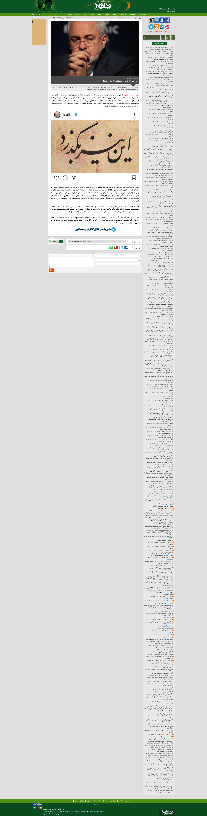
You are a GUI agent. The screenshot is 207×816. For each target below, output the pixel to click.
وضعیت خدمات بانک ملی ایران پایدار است (160, 483)
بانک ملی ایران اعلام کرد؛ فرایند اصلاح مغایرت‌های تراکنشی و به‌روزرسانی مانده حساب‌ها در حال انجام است (161, 67)
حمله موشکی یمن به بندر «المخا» (163, 189)
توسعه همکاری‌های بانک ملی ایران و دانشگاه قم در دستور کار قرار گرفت (159, 562)
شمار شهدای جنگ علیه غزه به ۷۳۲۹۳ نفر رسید (159, 588)
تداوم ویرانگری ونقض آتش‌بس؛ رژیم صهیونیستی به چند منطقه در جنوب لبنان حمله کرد (159, 197)
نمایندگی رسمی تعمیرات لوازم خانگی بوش (160, 706)
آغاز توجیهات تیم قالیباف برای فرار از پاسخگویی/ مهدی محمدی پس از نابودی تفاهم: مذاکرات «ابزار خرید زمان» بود (158, 709)
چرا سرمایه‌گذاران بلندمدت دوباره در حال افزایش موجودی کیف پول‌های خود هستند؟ (160, 145)
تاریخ (84, 14)
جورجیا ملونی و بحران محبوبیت (163, 130)
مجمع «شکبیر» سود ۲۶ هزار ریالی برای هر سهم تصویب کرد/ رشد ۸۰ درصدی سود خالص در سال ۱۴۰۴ (158, 607)
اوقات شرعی (36, 11)
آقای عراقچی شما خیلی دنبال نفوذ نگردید (161, 550)
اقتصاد (115, 14)
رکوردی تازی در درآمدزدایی (164, 649)
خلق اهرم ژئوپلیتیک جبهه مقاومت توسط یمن (159, 600)
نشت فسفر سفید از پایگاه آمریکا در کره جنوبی (159, 517)
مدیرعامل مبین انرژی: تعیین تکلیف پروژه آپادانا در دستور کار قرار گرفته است (159, 642)
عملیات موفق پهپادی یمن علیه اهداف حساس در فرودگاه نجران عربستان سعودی (159, 444)
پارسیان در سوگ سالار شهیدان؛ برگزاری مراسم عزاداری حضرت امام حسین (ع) (158, 787)
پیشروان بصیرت (168, 637)
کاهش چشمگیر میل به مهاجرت (163, 634)
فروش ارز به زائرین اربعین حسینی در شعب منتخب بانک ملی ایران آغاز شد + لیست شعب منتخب (159, 715)
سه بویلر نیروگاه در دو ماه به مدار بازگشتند (160, 302)
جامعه (99, 14)
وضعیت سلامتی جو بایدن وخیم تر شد (162, 283)
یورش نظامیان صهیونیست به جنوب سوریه (160, 277)
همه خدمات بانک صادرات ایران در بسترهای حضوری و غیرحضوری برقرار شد (160, 791)
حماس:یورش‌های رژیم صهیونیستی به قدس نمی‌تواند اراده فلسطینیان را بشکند (160, 369)
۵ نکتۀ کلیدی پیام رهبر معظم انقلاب (162, 692)
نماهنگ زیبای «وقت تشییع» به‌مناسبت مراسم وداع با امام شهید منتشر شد (159, 779)
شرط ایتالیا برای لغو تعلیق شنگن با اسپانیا (161, 138)
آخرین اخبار (159, 43)
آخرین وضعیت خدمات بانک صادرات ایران (160, 724)
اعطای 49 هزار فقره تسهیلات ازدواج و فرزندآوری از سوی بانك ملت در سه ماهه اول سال (160, 769)
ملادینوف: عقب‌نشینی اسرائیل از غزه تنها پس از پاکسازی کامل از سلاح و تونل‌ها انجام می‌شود (158, 253)
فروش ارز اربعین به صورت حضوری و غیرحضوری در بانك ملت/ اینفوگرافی (162, 688)
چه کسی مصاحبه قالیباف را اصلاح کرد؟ (161, 511)
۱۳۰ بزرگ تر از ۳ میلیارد (165, 508)
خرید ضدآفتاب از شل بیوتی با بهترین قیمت (160, 520)
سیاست (132, 14)
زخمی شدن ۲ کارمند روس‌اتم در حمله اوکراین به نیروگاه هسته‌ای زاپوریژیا (159, 158)
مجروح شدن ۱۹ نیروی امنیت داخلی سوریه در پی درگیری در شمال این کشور (159, 174)
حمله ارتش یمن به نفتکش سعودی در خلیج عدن (159, 384)
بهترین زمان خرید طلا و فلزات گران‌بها (161, 555)
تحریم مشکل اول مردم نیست (164, 611)
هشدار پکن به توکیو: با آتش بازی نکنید (162, 349)
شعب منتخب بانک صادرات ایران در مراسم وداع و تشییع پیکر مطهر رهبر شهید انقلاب (159, 746)
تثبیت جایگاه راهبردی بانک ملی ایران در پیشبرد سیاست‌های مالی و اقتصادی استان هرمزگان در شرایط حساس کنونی (159, 583)
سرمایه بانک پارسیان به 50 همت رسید (161, 77)
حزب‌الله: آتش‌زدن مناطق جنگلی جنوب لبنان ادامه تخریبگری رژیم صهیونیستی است (160, 257)
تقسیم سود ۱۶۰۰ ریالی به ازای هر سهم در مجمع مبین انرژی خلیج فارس (160, 646)
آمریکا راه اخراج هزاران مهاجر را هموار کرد (160, 339)
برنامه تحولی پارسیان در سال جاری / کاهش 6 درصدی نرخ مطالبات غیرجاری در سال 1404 (160, 774)
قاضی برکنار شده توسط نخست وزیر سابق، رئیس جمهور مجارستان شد (160, 162)
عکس (70, 14)
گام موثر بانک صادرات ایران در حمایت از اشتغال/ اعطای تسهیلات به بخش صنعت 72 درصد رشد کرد (158, 213)
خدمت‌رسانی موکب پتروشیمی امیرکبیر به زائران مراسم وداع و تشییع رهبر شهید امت (160, 742)
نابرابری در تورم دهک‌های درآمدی (163, 506)
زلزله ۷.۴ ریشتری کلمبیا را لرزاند (163, 227)
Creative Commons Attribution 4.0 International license (86, 811)
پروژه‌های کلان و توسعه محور (164, 626)
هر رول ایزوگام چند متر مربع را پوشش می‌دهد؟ (159, 481)
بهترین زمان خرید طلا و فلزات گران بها (161, 565)
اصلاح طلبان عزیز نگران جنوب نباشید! (162, 652)
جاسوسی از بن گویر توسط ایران (163, 456)
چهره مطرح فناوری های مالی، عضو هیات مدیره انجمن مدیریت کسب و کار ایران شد (159, 527)
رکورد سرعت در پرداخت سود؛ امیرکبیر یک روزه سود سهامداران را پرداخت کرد (160, 591)
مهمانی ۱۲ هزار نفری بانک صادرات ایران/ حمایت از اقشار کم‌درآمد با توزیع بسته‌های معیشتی (160, 388)
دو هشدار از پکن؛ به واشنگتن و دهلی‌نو (161, 230)
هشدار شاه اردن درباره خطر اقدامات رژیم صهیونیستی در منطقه (160, 202)
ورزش (77, 14)
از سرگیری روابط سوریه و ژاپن (163, 464)
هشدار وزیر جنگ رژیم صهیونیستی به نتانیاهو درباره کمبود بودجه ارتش (159, 432)
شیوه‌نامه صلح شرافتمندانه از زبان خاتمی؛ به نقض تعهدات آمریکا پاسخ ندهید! (160, 84)
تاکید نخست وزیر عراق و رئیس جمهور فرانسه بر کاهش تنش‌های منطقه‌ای (159, 265)
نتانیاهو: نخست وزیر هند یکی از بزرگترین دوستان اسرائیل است (161, 409)
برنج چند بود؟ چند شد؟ (166, 504)
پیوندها (50, 11)
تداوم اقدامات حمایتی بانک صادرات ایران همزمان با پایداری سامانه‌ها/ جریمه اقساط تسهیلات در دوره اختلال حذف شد (161, 487)
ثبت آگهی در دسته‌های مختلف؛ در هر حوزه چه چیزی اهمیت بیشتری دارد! (159, 237)
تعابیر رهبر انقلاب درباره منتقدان (163, 617)
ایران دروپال (46, 814)
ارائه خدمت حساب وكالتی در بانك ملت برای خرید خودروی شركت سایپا (160, 750)
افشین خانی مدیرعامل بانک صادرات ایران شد (159, 757)
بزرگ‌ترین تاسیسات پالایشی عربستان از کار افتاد (158, 513)
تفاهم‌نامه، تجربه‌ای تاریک (165, 628)
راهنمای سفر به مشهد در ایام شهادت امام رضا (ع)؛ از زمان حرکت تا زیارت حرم (159, 261)
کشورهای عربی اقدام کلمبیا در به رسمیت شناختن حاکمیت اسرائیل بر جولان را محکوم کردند (160, 207)
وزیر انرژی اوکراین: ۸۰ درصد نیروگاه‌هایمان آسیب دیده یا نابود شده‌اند (160, 448)
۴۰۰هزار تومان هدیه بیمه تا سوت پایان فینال (160, 681)
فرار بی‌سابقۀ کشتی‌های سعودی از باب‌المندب (159, 417)
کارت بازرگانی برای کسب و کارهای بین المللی (160, 462)
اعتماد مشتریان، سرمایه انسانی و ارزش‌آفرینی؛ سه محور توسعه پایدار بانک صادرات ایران (159, 754)
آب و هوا (44, 11)
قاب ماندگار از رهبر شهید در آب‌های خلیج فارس (159, 619)
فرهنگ (107, 14)
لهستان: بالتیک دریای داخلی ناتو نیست (161, 132)
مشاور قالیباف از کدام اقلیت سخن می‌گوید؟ (160, 654)
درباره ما (70, 11)
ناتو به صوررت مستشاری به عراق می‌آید (161, 471)
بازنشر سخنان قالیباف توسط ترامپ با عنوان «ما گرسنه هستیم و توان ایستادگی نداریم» (159, 48)
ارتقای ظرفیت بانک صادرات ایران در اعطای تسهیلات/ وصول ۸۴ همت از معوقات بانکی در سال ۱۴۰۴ (160, 532)
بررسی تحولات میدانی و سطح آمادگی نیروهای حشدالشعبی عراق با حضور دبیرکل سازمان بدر (159, 269)
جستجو (96, 804)
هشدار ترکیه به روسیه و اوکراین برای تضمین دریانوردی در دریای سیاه (160, 436)
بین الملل (123, 14)
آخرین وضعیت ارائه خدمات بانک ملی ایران (160, 673)
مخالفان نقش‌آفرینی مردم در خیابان (162, 553)
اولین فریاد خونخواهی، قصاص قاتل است (161, 737)
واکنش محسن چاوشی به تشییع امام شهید (160, 734)
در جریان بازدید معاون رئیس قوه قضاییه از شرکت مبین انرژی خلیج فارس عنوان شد (160, 492)
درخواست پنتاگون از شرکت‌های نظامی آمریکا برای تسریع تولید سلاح (159, 294)
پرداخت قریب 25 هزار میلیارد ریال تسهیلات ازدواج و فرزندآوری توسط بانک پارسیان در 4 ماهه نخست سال (159, 73)
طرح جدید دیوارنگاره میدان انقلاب (163, 667)
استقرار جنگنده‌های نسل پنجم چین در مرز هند (159, 515)
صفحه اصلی (142, 14)
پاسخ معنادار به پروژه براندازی (164, 603)
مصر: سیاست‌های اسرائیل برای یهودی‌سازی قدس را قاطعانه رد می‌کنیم (160, 413)
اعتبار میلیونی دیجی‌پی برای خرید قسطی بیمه (159, 639)
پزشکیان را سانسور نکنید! (165, 540)
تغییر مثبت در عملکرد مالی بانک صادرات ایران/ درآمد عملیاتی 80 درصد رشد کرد (159, 365)
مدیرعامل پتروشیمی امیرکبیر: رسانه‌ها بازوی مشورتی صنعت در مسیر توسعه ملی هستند (160, 305)
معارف (92, 14)
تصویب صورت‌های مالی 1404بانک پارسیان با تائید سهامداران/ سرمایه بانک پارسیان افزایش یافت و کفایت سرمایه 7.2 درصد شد (159, 577)
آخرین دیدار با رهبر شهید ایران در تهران (161, 739)
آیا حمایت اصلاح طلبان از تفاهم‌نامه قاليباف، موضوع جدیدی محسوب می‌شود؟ (160, 58)
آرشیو (56, 11)
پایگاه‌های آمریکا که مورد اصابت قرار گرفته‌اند (160, 660)
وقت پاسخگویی (168, 594)
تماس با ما (62, 11)
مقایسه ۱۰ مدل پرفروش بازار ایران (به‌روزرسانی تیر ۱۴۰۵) (162, 523)
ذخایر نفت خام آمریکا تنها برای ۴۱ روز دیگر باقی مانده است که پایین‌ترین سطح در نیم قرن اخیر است (158, 53)
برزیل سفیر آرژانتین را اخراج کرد (163, 316)
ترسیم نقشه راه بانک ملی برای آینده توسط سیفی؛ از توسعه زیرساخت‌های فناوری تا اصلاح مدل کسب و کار (159, 677)
